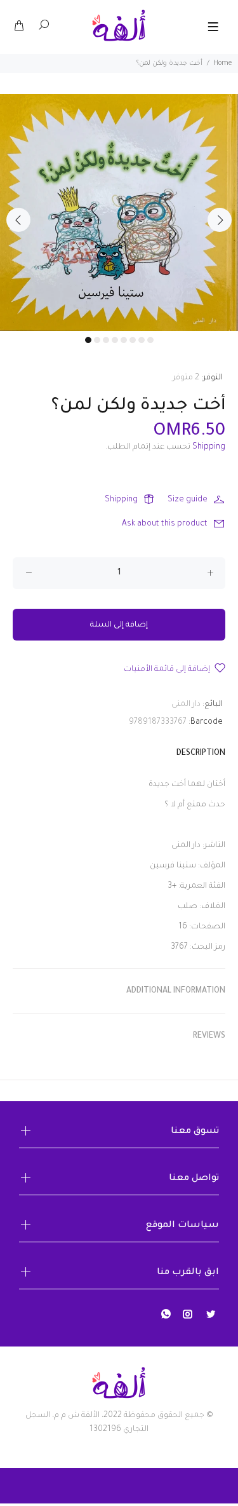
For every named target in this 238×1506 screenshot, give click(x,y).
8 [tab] (150, 340)
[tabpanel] (119, 212)
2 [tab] (97, 340)
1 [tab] (88, 340)
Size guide (188, 500)
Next (220, 220)
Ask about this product (165, 524)
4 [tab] (115, 340)
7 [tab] (141, 340)
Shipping (208, 447)
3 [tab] (106, 340)
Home (222, 63)
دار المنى (186, 704)
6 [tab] (132, 340)
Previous (18, 220)
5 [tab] (124, 340)
